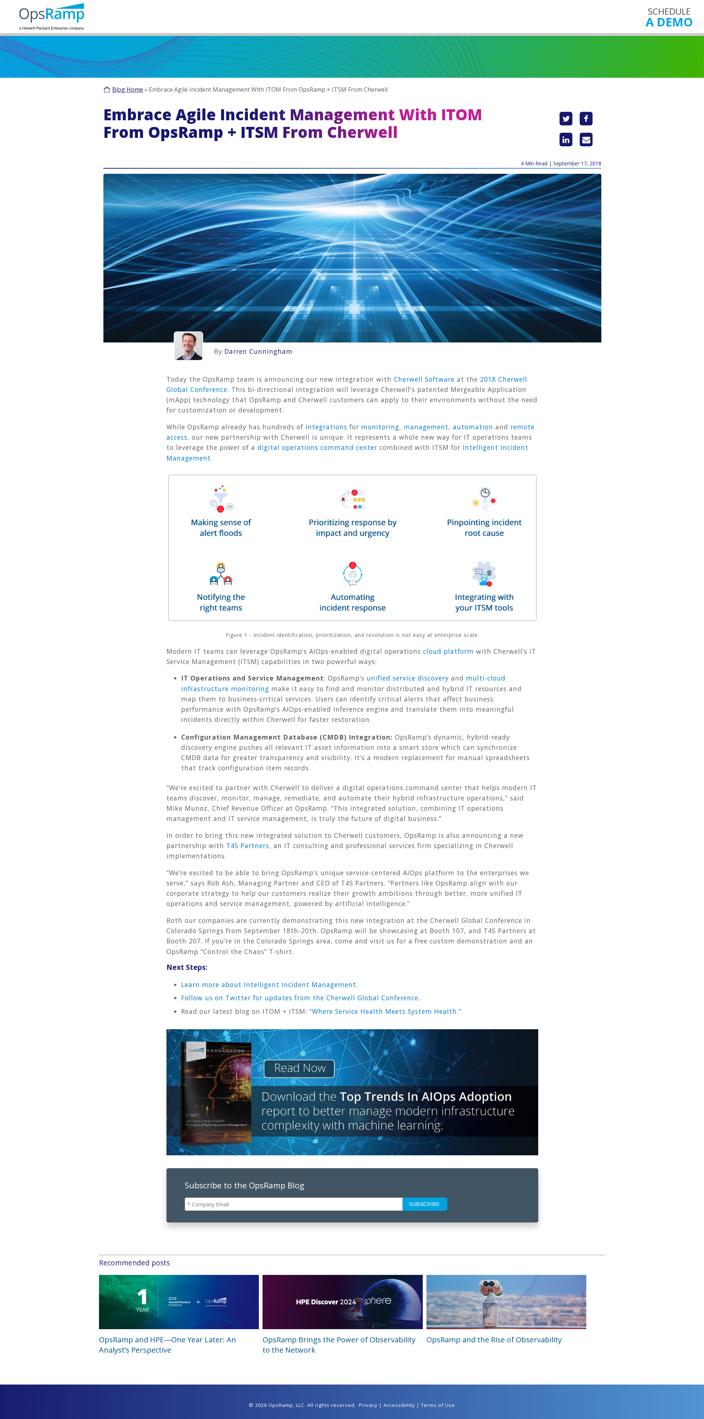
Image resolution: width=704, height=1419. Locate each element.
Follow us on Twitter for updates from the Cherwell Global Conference (299, 997)
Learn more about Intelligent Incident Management (268, 984)
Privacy (368, 1405)
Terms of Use (438, 1405)
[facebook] (586, 118)
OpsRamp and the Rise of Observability (494, 1340)
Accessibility (399, 1405)
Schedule (669, 16)
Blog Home (127, 89)
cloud (433, 651)
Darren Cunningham (258, 351)
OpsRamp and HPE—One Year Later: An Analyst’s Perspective (167, 1345)
